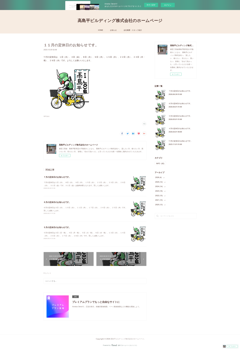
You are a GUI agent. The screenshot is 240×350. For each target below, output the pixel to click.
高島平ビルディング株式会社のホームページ (120, 20)
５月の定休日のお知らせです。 (57, 227)
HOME (100, 30)
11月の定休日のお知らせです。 (180, 141)
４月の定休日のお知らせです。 (180, 128)
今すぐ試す (151, 4)
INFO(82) (46, 116)
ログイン (167, 5)
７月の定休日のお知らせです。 (57, 176)
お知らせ (113, 30)
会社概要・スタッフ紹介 (133, 30)
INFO (160, 163)
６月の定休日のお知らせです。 (57, 202)
